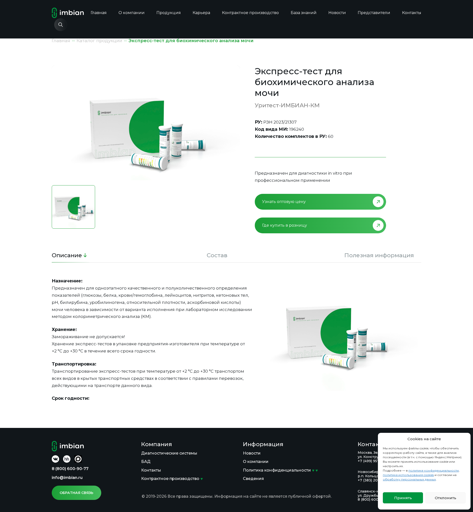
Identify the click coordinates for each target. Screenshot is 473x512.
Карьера (201, 12)
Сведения (253, 478)
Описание (67, 255)
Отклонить (445, 497)
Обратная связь (76, 493)
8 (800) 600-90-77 (70, 468)
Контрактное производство (250, 12)
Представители (374, 12)
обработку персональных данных (409, 479)
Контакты (411, 12)
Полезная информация (379, 255)
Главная (99, 12)
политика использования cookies (408, 475)
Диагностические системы (169, 453)
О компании (131, 12)
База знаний (304, 12)
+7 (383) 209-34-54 (374, 480)
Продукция (168, 12)
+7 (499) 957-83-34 (374, 461)
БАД (146, 461)
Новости (337, 12)
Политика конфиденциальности (277, 470)
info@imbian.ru (67, 477)
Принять (403, 497)
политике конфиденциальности (433, 470)
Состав (217, 255)
